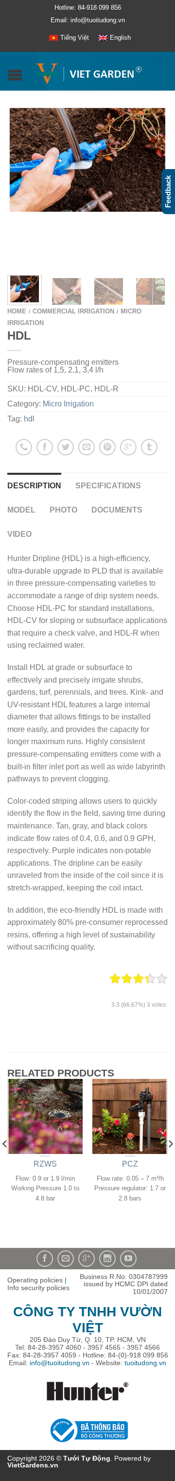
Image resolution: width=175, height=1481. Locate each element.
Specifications (108, 486)
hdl (29, 419)
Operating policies (35, 1280)
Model (21, 510)
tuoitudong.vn (145, 1363)
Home (16, 311)
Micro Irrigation (68, 404)
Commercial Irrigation (73, 311)
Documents (116, 510)
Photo (63, 510)
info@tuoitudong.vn (59, 1363)
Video (19, 534)
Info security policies (38, 1288)
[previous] (5, 1163)
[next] (165, 290)
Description (34, 486)
